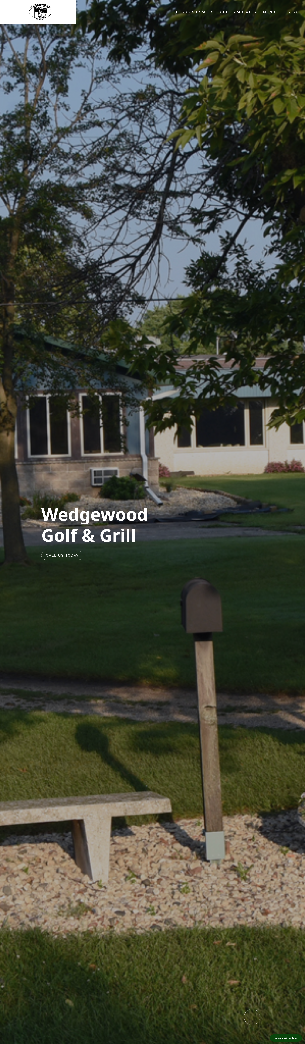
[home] (38, 12)
